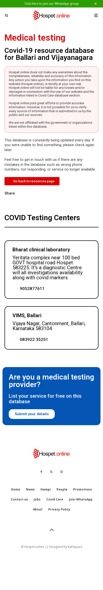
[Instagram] (61, 472)
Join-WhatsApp (80, 499)
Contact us (19, 499)
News (30, 489)
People (62, 489)
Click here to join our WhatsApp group (51, 3)
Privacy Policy (59, 509)
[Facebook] (41, 472)
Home (15, 489)
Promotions (82, 489)
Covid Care (54, 499)
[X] (51, 472)
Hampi (45, 489)
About (37, 509)
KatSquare (75, 547)
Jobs (37, 499)
